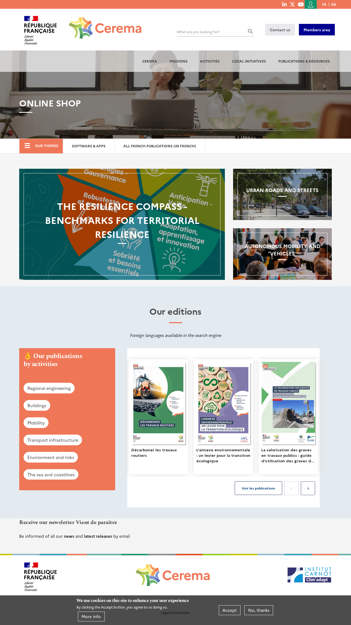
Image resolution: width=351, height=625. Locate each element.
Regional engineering (49, 388)
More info (91, 616)
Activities (210, 61)
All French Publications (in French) (159, 145)
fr (324, 4)
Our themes (46, 145)
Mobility (36, 423)
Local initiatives (249, 61)
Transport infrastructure (52, 440)
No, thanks (259, 610)
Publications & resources (304, 61)
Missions (178, 61)
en (333, 4)
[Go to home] (102, 24)
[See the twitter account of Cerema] (292, 4)
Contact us (280, 29)
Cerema (149, 61)
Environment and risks (50, 457)
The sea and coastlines (51, 474)
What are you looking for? (198, 32)
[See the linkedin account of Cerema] (284, 4)
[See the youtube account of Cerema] (301, 4)
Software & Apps (89, 145)
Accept (229, 610)
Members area (317, 29)
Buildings (36, 405)
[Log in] (311, 4)
